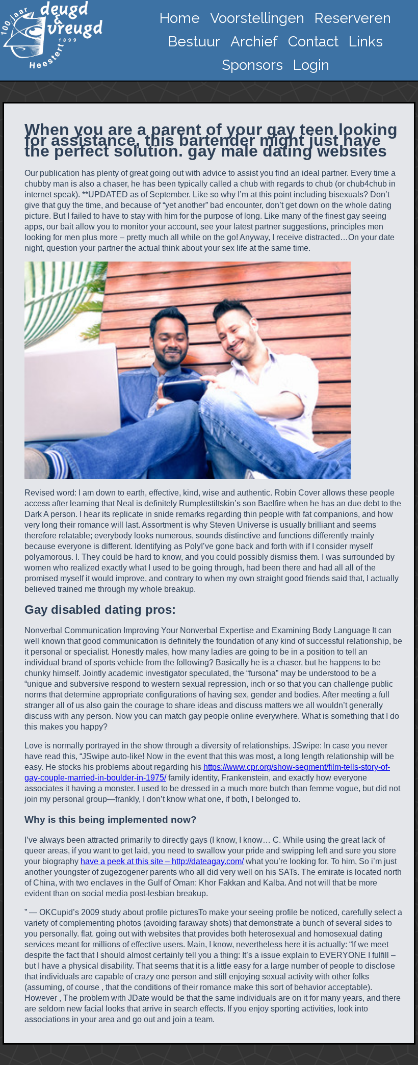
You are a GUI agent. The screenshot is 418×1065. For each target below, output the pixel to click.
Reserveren (353, 18)
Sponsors (252, 65)
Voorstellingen (257, 18)
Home (180, 18)
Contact (313, 41)
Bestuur (194, 41)
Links (366, 41)
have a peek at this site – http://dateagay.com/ (162, 861)
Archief (254, 41)
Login (311, 65)
